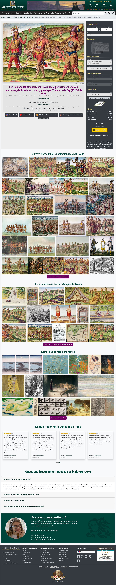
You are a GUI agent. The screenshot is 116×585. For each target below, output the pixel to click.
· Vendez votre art (44, 552)
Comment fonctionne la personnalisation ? (17, 479)
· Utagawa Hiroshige (63, 558)
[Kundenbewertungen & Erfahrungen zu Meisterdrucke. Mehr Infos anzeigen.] (105, 554)
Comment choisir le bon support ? (14, 500)
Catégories (26, 13)
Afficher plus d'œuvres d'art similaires (58, 277)
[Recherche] (105, 13)
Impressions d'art (10, 13)
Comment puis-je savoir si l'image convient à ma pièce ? (22, 494)
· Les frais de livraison (45, 554)
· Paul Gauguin (62, 554)
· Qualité (42, 556)
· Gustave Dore (62, 560)
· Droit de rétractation (27, 558)
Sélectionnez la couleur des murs (47, 115)
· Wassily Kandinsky (63, 556)
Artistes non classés (17, 17)
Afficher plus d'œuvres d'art (58, 418)
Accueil (3, 17)
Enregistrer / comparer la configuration (100, 98)
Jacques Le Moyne (28, 17)
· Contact (24, 550)
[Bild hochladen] (113, 13)
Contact (67, 13)
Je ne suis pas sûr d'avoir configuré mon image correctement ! (24, 506)
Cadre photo (41, 13)
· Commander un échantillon (47, 562)
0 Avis (46, 118)
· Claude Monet (62, 552)
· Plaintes (24, 560)
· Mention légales (26, 552)
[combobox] (99, 35)
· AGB (23, 554)
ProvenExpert (12, 455)
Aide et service (59, 13)
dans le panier (100, 130)
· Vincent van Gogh (63, 550)
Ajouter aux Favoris (27, 115)
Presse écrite (50, 13)
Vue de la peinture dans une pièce (72, 115)
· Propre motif (43, 550)
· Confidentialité (25, 556)
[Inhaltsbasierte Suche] (109, 13)
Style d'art (33, 13)
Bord (88, 32)
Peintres (18, 13)
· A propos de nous (26, 562)
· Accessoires (43, 560)
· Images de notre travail (46, 558)
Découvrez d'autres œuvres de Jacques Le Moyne (58, 344)
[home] (2, 13)
